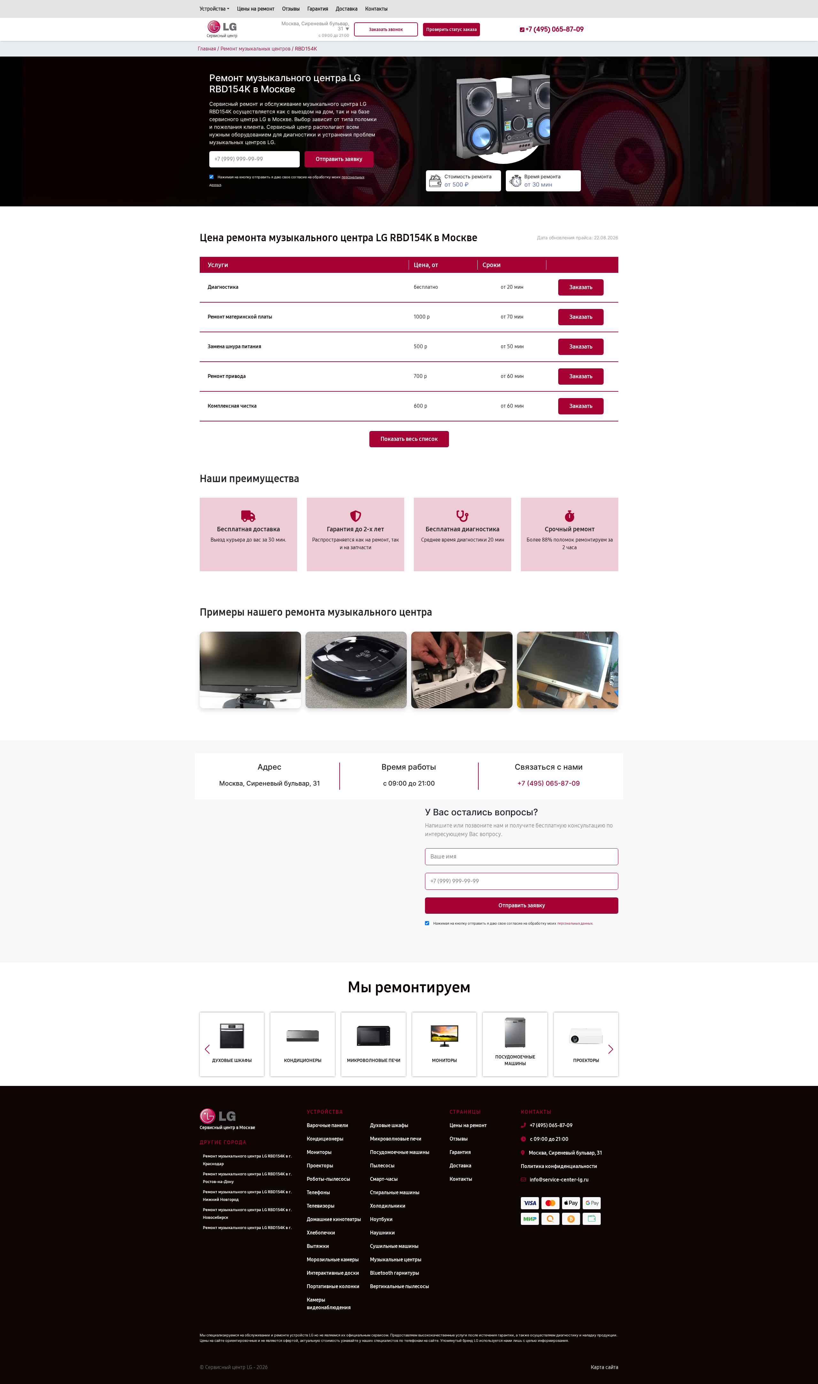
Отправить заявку (339, 159)
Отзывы (291, 9)
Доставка (347, 9)
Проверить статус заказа (451, 29)
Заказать (580, 287)
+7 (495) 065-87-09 (548, 783)
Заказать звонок (386, 29)
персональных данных (574, 923)
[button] (207, 1049)
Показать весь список (409, 438)
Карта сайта (604, 1367)
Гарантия (317, 9)
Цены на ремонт (255, 9)
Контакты (376, 9)
